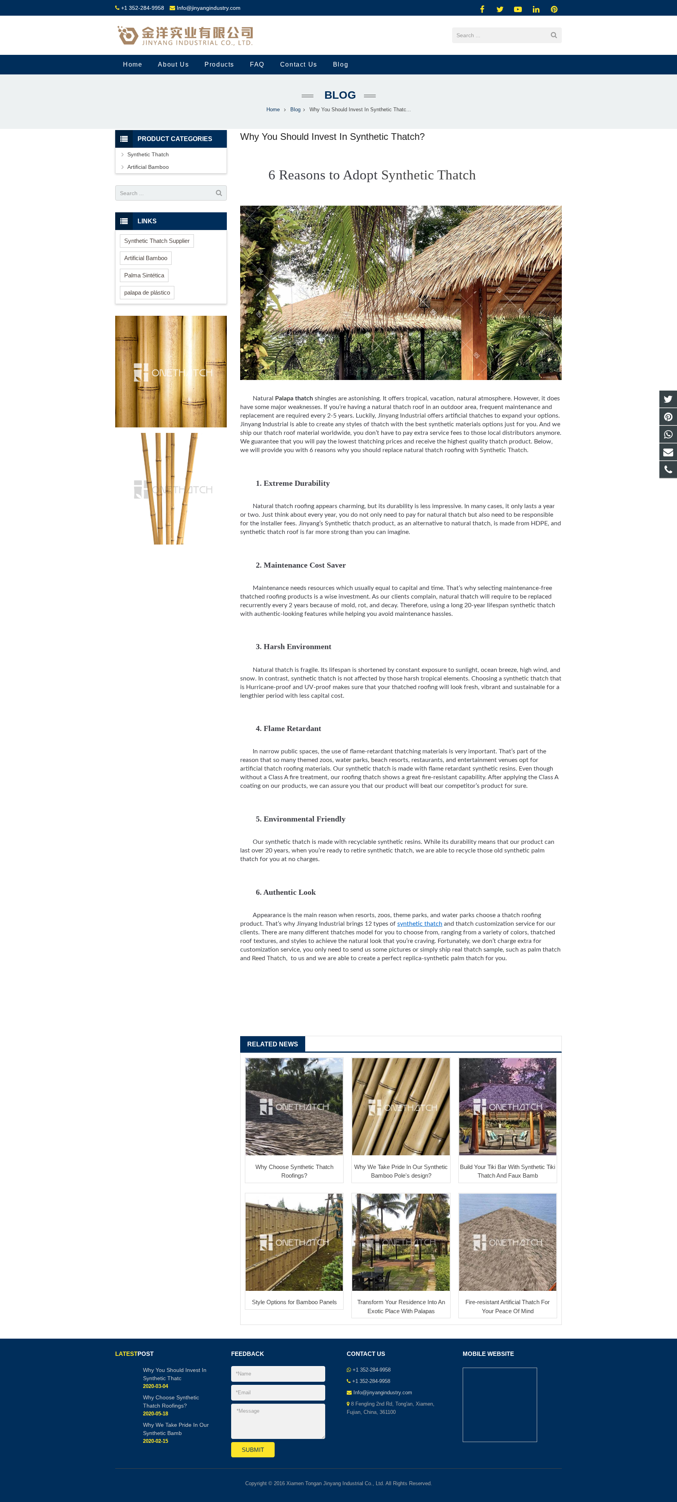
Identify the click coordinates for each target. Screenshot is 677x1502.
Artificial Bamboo (148, 167)
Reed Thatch (269, 958)
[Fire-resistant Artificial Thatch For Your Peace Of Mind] (507, 1242)
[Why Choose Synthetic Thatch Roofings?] (294, 1106)
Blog (338, 95)
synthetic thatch (525, 678)
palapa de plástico (147, 292)
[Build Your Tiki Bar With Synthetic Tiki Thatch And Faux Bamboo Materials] (507, 1106)
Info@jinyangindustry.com (209, 8)
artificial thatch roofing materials (285, 768)
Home (273, 109)
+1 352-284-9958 (142, 8)
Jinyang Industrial (402, 416)
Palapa (284, 398)
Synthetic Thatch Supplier (157, 240)
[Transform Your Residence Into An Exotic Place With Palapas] (400, 1242)
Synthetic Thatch (428, 175)
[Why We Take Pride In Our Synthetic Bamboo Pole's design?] (400, 1106)
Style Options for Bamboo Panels (294, 1302)
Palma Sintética (144, 275)
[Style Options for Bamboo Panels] (294, 1242)
